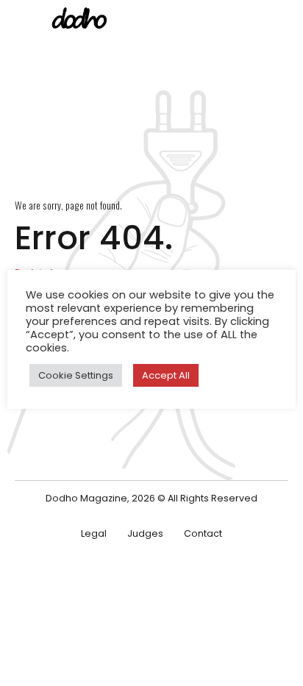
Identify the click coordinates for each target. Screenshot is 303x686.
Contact (203, 533)
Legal (94, 533)
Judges (145, 533)
